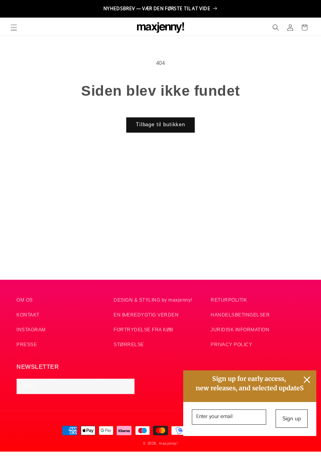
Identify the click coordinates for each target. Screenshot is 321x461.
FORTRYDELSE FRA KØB (143, 329)
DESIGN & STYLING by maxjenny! (153, 299)
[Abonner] (127, 386)
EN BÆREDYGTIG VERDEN (146, 314)
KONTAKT (28, 314)
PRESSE (26, 344)
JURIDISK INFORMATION (240, 329)
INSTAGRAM (31, 329)
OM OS (24, 299)
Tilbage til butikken (160, 124)
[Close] (307, 379)
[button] (14, 27)
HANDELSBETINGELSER (240, 314)
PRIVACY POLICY (231, 344)
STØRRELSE (129, 344)
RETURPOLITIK (229, 299)
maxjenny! (168, 443)
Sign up (291, 418)
